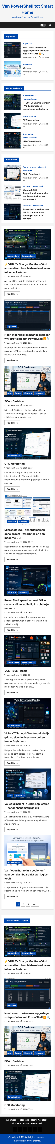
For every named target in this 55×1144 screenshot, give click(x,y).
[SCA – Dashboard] (27, 381)
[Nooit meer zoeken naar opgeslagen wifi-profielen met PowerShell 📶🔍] (27, 315)
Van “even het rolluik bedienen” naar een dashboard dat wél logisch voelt (26, 874)
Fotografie (23, 1119)
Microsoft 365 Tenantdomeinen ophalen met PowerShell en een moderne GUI (12, 192)
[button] (4, 25)
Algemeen (27, 43)
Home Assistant (30, 99)
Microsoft (42, 167)
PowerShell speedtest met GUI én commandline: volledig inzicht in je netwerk (12, 212)
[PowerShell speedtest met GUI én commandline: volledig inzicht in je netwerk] (27, 580)
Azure (25, 167)
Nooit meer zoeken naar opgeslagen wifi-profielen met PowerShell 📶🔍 (12, 50)
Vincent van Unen (30, 57)
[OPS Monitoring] (27, 443)
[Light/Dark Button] (43, 25)
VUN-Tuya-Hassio (12, 140)
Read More (13, 294)
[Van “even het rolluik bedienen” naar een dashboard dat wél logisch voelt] (27, 850)
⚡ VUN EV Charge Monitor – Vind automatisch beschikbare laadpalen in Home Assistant (12, 102)
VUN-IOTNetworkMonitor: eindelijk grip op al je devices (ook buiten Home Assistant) (26, 737)
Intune (33, 167)
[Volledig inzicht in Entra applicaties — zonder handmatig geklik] (27, 784)
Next (35, 904)
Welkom (12, 69)
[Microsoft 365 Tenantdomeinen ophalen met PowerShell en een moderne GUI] (27, 510)
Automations (29, 95)
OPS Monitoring (12, 121)
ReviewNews (20, 1140)
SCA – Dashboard (12, 173)
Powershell (27, 170)
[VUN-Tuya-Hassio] (27, 651)
